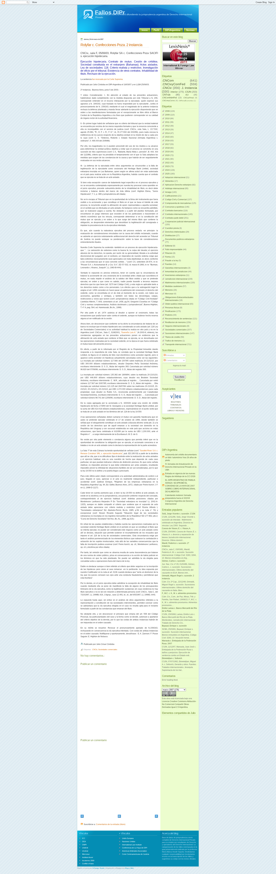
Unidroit (85, 848)
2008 (167, 111)
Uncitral (85, 851)
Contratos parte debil (174, 218)
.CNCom (168, 80)
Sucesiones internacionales (177, 333)
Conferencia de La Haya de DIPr (134, 848)
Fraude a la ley (171, 260)
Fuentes (168, 264)
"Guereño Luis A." (128, 332)
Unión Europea (128, 838)
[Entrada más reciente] (82, 817)
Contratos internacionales (176, 214)
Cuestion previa (172, 228)
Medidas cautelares (173, 286)
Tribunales (175, 405)
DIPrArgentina (172, 30)
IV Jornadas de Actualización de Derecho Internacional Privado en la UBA (180, 467)
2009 (167, 115)
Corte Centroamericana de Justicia (135, 854)
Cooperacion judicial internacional (180, 222)
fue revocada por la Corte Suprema (107, 79)
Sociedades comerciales (107, 649)
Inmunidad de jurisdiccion (176, 271)
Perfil (156, 30)
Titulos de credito (172, 337)
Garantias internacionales (176, 268)
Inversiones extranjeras (175, 275)
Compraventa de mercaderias (178, 203)
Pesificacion (170, 311)
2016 (167, 140)
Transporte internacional (175, 344)
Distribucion (170, 235)
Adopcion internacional (175, 177)
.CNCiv (94, 649)
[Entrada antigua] (156, 817)
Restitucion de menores (175, 322)
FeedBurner (179, 380)
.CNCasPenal (188, 98)
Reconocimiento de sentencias (178, 319)
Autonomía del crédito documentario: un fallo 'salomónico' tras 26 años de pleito (181, 457)
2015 (167, 137)
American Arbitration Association (134, 851)
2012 (167, 126)
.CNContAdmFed (169, 98)
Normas (190, 30)
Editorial (168, 246)
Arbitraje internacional (174, 188)
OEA (84, 841)
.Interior (174, 91)
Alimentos (169, 181)
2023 (167, 166)
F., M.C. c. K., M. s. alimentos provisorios (179, 593)
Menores (169, 290)
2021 (167, 159)
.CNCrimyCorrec (168, 101)
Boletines (176, 402)
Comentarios (171, 360)
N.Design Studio (98, 868)
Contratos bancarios (174, 210)
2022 (167, 163)
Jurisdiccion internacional (176, 279)
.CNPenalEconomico (185, 101)
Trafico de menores (173, 341)
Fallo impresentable (173, 249)
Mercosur (169, 294)
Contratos (175, 408)
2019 (167, 152)
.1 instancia (189, 88)
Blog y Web (129, 868)
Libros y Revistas (175, 411)
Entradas (170, 355)
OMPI (84, 845)
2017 (167, 144)
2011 (167, 122)
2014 (167, 133)
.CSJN (188, 91)
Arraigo (168, 192)
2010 (167, 118)
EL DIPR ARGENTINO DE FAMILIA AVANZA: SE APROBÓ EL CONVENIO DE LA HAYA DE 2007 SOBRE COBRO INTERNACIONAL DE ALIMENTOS (180, 486)
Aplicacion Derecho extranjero (178, 185)
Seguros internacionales (175, 326)
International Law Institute (132, 845)
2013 (167, 129)
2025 (167, 174)
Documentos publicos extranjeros (179, 239)
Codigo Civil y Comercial (176, 199)
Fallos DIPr (110, 12)
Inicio (145, 30)
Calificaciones (171, 196)
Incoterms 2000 (88, 861)
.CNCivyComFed (173, 84)
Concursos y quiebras (174, 207)
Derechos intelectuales (175, 232)
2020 (167, 155)
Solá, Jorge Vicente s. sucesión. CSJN (178, 514)
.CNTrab (166, 94)
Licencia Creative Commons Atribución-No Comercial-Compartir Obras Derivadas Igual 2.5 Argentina (179, 704)
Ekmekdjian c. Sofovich (172, 658)
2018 (167, 148)
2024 (167, 170)
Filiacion (168, 253)
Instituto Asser (87, 857)
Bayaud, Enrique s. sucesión (174, 626)
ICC (83, 838)
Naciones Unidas (128, 841)
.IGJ (186, 95)
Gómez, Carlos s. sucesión (173, 561)
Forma (168, 257)
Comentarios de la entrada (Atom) (110, 824)
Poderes (168, 315)
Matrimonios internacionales (177, 283)
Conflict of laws (88, 864)
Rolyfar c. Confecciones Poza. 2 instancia (111, 45)
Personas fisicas (172, 307)
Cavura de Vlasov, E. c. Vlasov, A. (176, 528)
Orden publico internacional (177, 304)
